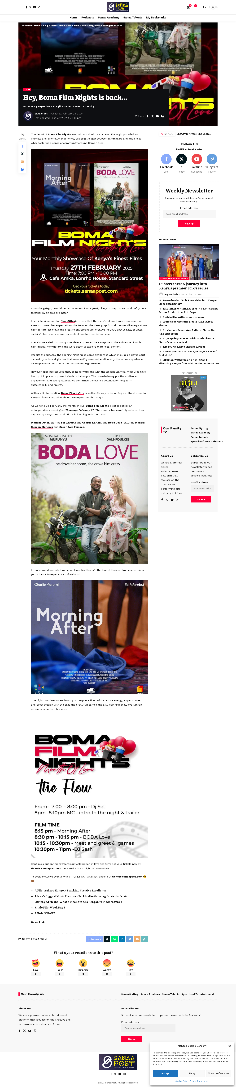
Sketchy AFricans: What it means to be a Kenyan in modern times (78, 902)
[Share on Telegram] (129, 939)
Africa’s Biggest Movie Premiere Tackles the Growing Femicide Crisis (81, 896)
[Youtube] (197, 163)
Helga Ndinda (171, 294)
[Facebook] (26, 7)
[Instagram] (39, 7)
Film (27, 89)
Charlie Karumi (91, 422)
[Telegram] (212, 163)
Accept (165, 1073)
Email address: (189, 207)
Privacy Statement (198, 1081)
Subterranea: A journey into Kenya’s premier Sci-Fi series (183, 286)
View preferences (218, 1073)
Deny (192, 1073)
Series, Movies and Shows (174, 278)
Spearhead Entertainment (207, 441)
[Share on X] (152, 116)
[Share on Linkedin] (122, 939)
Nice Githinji (68, 321)
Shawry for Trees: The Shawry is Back (194, 134)
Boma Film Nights (59, 134)
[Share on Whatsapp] (114, 939)
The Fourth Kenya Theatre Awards (184, 346)
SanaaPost (41, 113)
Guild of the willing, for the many (183, 316)
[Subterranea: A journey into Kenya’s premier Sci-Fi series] (189, 262)
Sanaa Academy (200, 432)
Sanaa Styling (199, 428)
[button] (229, 1046)
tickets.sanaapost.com (46, 868)
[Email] (157, 116)
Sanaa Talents (199, 437)
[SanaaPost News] (118, 7)
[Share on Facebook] (147, 116)
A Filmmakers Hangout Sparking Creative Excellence (70, 890)
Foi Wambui (69, 422)
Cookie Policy (181, 1081)
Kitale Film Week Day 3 (50, 907)
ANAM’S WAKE (45, 913)
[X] (30, 7)
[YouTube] (34, 7)
